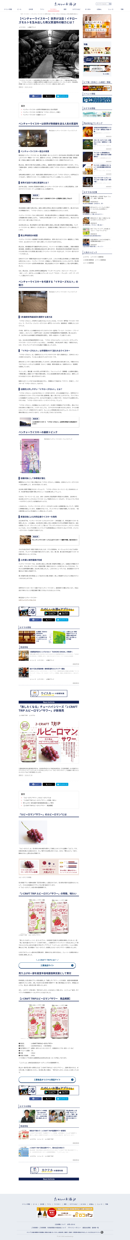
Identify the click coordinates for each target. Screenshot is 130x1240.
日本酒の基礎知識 (89, 260)
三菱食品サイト (47, 965)
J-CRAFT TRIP (24, 715)
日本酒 (31, 9)
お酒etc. (99, 9)
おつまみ (88, 9)
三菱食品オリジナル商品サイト (47, 1080)
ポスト (50, 96)
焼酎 (65, 9)
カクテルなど (76, 9)
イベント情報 (8, 9)
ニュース (110, 9)
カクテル (33, 715)
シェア (37, 96)
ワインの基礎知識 (101, 260)
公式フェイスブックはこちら (27, 600)
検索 (110, 4)
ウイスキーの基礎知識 (97, 256)
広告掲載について (60, 1224)
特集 (122, 9)
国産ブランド (32, 27)
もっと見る (106, 74)
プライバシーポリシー (74, 1227)
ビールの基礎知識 (89, 262)
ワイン (42, 9)
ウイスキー (53, 9)
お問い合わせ (71, 1224)
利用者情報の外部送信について (56, 1227)
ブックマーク (63, 96)
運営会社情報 (87, 1227)
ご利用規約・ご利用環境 (38, 1227)
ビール (19, 9)
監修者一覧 (95, 1227)
